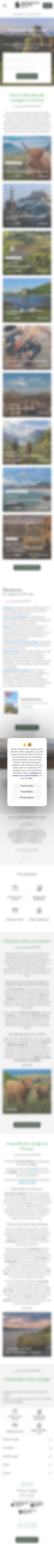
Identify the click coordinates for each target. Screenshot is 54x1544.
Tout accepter (27, 786)
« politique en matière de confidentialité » (27, 774)
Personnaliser (27, 797)
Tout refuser (27, 791)
